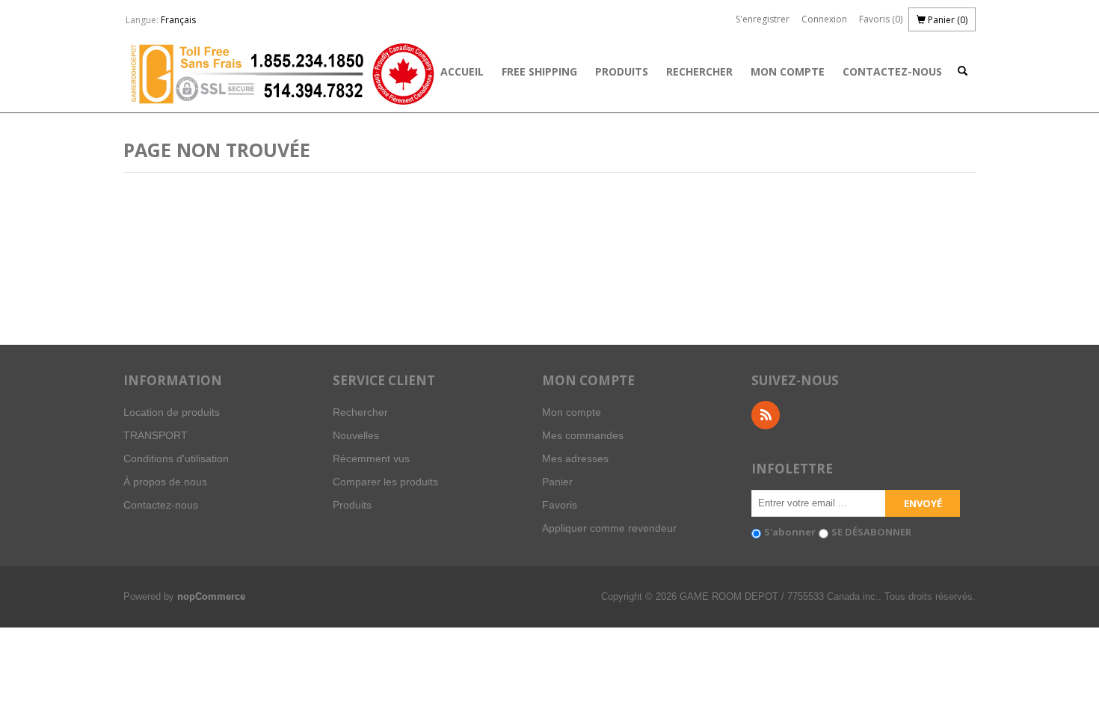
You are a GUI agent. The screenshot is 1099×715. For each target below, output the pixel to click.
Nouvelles (356, 435)
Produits (621, 71)
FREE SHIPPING (539, 71)
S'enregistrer (762, 19)
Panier (557, 482)
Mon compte (788, 71)
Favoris (559, 505)
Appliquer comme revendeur (609, 528)
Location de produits (171, 412)
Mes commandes (583, 435)
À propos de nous (165, 482)
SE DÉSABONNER (871, 531)
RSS (765, 415)
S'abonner (790, 531)
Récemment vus (371, 458)
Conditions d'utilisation (176, 458)
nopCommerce (211, 596)
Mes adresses (575, 458)
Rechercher (699, 71)
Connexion (824, 19)
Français (178, 19)
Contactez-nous (892, 71)
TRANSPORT (155, 435)
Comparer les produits (385, 482)
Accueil (462, 71)
